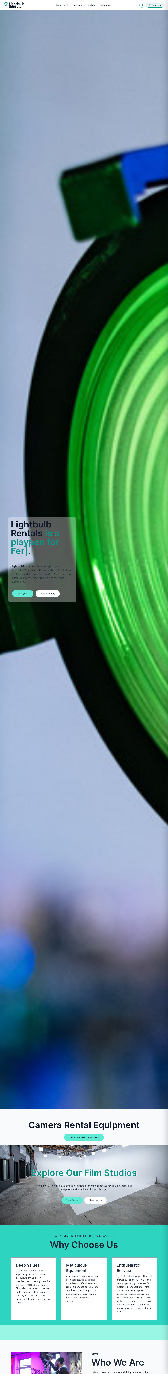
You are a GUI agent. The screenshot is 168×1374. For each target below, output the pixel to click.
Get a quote (155, 5)
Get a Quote (22, 593)
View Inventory (47, 593)
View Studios (95, 1200)
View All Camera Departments (84, 1137)
